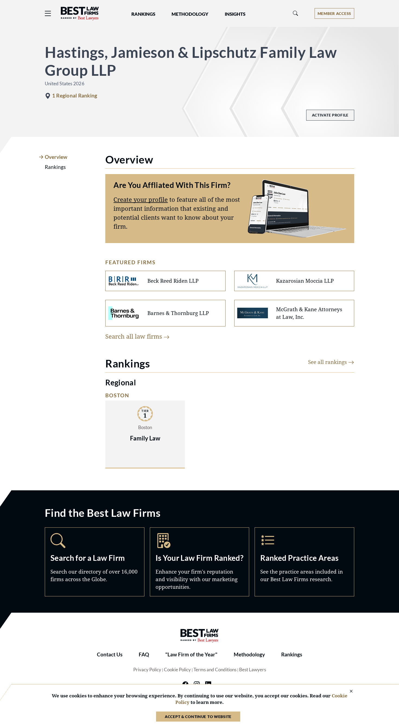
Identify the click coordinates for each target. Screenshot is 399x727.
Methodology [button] (190, 14)
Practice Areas (304, 562)
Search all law (134, 336)
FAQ (144, 654)
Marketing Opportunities (199, 562)
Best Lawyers (252, 669)
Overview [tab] (56, 157)
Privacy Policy (147, 669)
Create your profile (140, 199)
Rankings (291, 654)
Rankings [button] (143, 14)
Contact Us (109, 654)
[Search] (295, 13)
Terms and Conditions (215, 669)
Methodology (249, 654)
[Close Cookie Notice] (348, 691)
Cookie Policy (177, 669)
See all (328, 361)
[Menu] (48, 13)
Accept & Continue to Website (198, 716)
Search (94, 562)
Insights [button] (235, 14)
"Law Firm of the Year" (191, 654)
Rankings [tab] (55, 167)
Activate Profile (330, 115)
